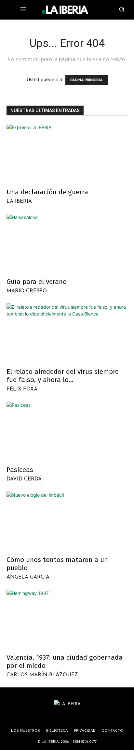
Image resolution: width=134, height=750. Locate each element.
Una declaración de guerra (47, 192)
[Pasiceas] (67, 432)
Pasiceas (20, 469)
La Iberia (19, 201)
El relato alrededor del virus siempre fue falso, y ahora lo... (63, 375)
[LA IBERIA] (65, 9)
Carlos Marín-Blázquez (42, 675)
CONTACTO (112, 731)
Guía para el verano (37, 281)
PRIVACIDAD (85, 731)
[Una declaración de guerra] (67, 154)
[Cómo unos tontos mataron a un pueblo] (67, 521)
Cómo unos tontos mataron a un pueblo (57, 563)
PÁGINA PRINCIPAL (86, 80)
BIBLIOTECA (57, 731)
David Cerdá (24, 479)
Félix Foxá (22, 389)
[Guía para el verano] (67, 244)
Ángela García (28, 577)
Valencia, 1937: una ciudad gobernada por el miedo (65, 661)
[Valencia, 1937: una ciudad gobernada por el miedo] (67, 620)
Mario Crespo (27, 291)
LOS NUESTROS (25, 731)
